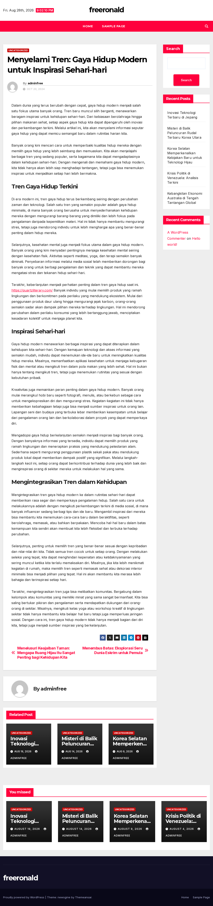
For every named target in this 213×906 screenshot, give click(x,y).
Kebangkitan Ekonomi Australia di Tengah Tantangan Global (184, 198)
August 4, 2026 (182, 828)
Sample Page (113, 26)
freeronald (106, 9)
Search (173, 48)
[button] (206, 26)
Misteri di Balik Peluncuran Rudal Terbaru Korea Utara (184, 133)
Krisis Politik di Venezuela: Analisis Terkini (182, 177)
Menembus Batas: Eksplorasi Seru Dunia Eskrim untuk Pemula (112, 650)
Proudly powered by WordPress (24, 897)
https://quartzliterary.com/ (32, 290)
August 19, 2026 (27, 828)
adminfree (35, 83)
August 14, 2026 (79, 828)
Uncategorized (18, 50)
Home (88, 26)
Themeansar (83, 897)
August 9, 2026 (130, 828)
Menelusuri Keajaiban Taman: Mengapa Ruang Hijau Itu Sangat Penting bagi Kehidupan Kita (46, 652)
